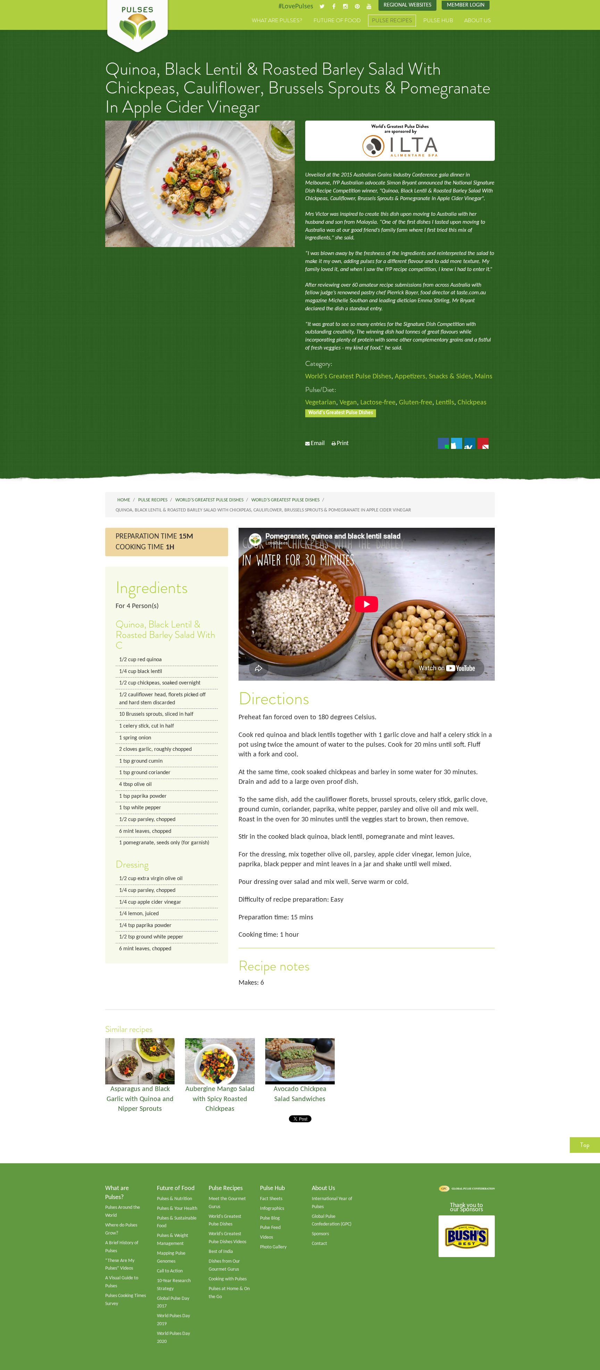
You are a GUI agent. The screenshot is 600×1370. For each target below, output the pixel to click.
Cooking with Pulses (228, 1279)
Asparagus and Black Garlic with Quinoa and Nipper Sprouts (140, 1099)
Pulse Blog (270, 1218)
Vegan (348, 402)
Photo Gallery (273, 1247)
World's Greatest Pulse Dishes (348, 376)
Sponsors (320, 1234)
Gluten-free (415, 402)
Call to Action (170, 1271)
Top (585, 1145)
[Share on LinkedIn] (469, 443)
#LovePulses (295, 6)
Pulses (137, 27)
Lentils (445, 402)
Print (343, 443)
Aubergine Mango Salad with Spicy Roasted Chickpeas (220, 1099)
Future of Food (337, 20)
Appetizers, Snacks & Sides (433, 376)
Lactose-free (377, 402)
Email (318, 443)
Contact (319, 1243)
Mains (483, 376)
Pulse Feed (270, 1227)
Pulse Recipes (392, 20)
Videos (266, 1237)
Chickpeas (472, 402)
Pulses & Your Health (177, 1208)
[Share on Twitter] (456, 443)
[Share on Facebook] (443, 443)
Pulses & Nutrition (174, 1198)
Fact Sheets (271, 1198)
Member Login (465, 5)
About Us (477, 20)
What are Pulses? (277, 20)
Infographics (272, 1208)
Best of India (221, 1251)
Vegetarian (320, 402)
